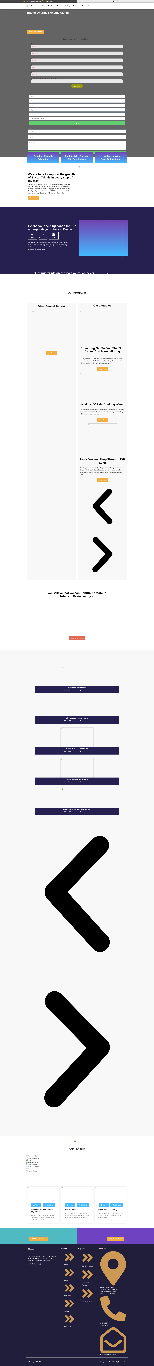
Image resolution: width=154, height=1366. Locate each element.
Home (33, 6)
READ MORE (67, 690)
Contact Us (85, 6)
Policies (76, 6)
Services (51, 6)
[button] (102, 507)
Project (59, 6)
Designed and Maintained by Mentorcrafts (113, 1362)
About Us (42, 6)
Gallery (67, 6)
